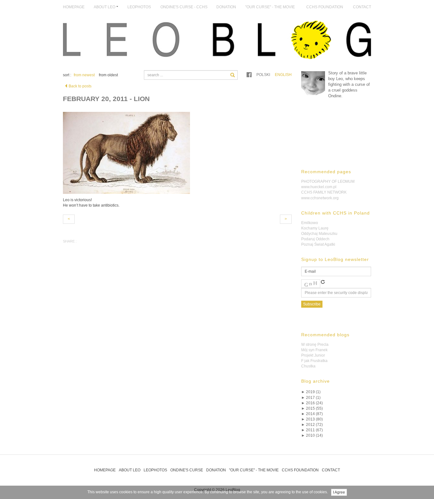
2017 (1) (311, 397)
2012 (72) (312, 424)
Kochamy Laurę (315, 228)
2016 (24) (312, 403)
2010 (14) (312, 435)
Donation (226, 7)
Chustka (308, 366)
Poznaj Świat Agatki (318, 244)
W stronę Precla (315, 344)
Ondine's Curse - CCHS (183, 7)
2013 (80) (312, 419)
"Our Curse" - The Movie (270, 7)
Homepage (74, 7)
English (283, 74)
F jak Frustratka (314, 361)
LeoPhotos (139, 7)
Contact (362, 7)
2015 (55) (312, 408)
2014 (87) (312, 414)
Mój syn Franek (314, 350)
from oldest (108, 75)
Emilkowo (309, 223)
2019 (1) (311, 392)
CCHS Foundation (324, 7)
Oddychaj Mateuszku (319, 233)
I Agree (339, 492)
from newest (84, 75)
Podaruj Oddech (315, 239)
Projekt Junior (313, 355)
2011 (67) (312, 430)
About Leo (129, 470)
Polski (263, 74)
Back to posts (80, 86)
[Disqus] (177, 346)
